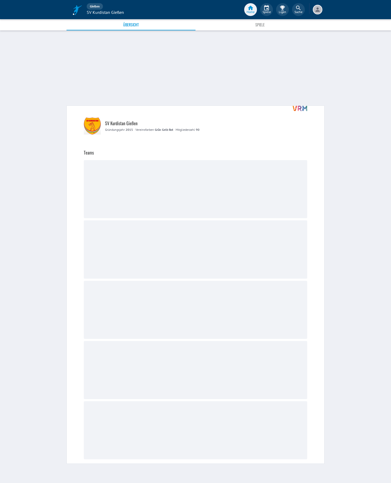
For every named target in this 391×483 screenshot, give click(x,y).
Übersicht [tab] (131, 24)
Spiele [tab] (260, 24)
